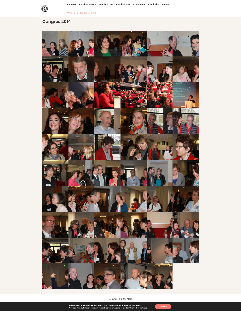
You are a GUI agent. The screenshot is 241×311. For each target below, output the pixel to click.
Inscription (153, 4)
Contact (166, 4)
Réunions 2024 (86, 4)
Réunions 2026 (123, 4)
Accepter (163, 306)
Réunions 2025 (106, 4)
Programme (139, 4)
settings (143, 308)
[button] (55, 43)
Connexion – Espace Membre (81, 13)
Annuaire (71, 4)
